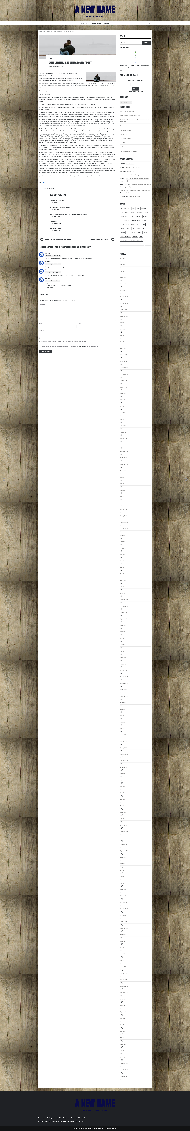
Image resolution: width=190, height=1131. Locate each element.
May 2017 (122, 567)
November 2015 (124, 683)
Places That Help (97, 23)
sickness (141, 244)
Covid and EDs (123, 134)
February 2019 (123, 432)
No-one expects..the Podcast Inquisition (58, 239)
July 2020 (122, 322)
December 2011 (124, 986)
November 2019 (124, 374)
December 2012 (124, 909)
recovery (132, 240)
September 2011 (124, 1005)
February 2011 (123, 1050)
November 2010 (124, 1070)
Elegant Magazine (103, 1128)
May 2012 (122, 954)
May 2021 (122, 264)
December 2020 (124, 297)
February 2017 (123, 586)
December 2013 (124, 831)
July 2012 (122, 941)
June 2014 (122, 793)
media (141, 236)
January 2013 (123, 902)
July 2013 (122, 864)
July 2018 (122, 477)
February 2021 (123, 284)
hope (128, 232)
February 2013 (123, 896)
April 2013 (122, 883)
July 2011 (122, 1018)
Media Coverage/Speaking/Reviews (48, 1121)
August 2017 (123, 548)
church (52, 188)
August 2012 (123, 934)
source (44, 182)
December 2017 (124, 522)
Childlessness (46, 188)
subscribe (82, 346)
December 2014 (124, 754)
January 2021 (123, 290)
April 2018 (122, 496)
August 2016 (123, 625)
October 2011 (123, 999)
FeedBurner (139, 92)
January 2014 (123, 825)
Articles (55, 1118)
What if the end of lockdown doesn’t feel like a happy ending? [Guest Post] (69, 214)
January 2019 (123, 438)
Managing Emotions (125, 236)
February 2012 (123, 973)
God (133, 228)
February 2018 (123, 509)
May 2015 (122, 722)
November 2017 (124, 529)
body (138, 208)
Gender (122, 228)
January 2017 (123, 593)
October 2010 (123, 1076)
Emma (51, 66)
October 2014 (123, 767)
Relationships (124, 244)
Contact (106, 23)
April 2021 (122, 271)
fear (137, 224)
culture (131, 216)
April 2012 (122, 960)
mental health (124, 240)
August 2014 (123, 780)
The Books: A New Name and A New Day (72, 1121)
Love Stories (123, 142)
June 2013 (122, 870)
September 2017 (124, 541)
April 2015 (122, 728)
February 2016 (123, 664)
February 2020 (123, 355)
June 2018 (122, 483)
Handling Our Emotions (125, 147)
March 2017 (123, 580)
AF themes (113, 1128)
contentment (124, 216)
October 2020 (123, 309)
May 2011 (122, 1031)
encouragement (125, 224)
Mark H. (122, 171)
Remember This (53, 221)
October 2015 (123, 690)
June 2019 (122, 406)
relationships (133, 244)
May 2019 (122, 413)
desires (145, 216)
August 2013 (123, 857)
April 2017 (122, 574)
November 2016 (124, 606)
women (129, 248)
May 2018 (122, 490)
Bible (129, 208)
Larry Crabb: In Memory (125, 138)
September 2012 (124, 928)
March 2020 (123, 348)
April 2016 (122, 651)
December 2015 (124, 677)
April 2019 (122, 419)
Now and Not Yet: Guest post (57, 200)
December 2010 (124, 1063)
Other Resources (64, 1118)
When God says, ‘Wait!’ (55, 228)
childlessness (124, 212)
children (132, 212)
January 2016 (123, 670)
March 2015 (123, 735)
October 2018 (123, 458)
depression (138, 216)
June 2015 (122, 715)
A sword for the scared (127, 193)
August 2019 (123, 393)
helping (123, 232)
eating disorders (125, 220)
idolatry (140, 232)
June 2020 (122, 329)
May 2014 (122, 799)
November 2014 (124, 760)
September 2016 (124, 619)
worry (146, 248)
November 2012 (124, 915)
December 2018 (124, 445)
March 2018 (123, 503)
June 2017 (122, 561)
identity (133, 232)
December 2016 (124, 599)
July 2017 (122, 554)
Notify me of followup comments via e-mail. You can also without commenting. (70, 346)
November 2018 (124, 451)
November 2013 (124, 838)
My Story (49, 1118)
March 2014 (123, 812)
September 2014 (124, 773)
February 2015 (123, 741)
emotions (144, 220)
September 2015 (124, 696)
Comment (42, 304)
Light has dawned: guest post (99, 239)
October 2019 (123, 380)
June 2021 (122, 258)
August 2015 (123, 702)
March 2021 (123, 277)
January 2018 (123, 516)
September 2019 (124, 387)
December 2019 (124, 367)
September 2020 (124, 316)
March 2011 (123, 1044)
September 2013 (124, 851)
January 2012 (123, 979)
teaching (148, 244)
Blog (82, 23)
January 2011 (123, 1057)
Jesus (145, 232)
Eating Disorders (136, 220)
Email (80, 323)
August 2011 (123, 1012)
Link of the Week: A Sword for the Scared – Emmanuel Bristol (135, 190)
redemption (139, 240)
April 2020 (122, 342)
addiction (123, 208)
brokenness (144, 208)
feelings (143, 224)
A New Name (95, 9)
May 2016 (122, 644)
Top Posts (123, 248)
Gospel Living (145, 228)
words (135, 248)
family (132, 224)
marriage (135, 236)
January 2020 (123, 361)
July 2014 (122, 786)
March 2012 (123, 967)
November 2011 (124, 992)
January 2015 (123, 748)
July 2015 (122, 709)
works (140, 248)
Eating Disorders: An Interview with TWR (60, 207)
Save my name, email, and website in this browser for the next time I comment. (63, 341)
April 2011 (122, 1037)
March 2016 (123, 657)
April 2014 (122, 806)
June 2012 (122, 947)
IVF (73, 86)
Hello (87, 23)
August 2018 (123, 471)
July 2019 (122, 400)
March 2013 (123, 889)
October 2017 (123, 535)
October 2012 (123, 921)
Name (41, 323)
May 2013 (122, 876)
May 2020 (122, 335)
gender (128, 228)
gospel (138, 228)
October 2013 (123, 844)
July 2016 (122, 632)
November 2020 (124, 303)
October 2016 (123, 612)
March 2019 (123, 425)
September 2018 (124, 464)
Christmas (139, 212)
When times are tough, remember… (128, 151)
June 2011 (122, 1025)
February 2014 (123, 818)
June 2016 (122, 638)
